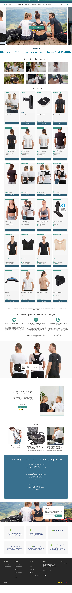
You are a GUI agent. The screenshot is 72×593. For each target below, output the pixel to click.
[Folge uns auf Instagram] (64, 564)
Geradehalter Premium (57, 186)
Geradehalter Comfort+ (25, 222)
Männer (26, 4)
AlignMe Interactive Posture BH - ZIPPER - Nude (60, 258)
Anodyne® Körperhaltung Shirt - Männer (59, 151)
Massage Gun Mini (25, 115)
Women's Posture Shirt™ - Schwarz (10, 151)
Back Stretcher (9, 293)
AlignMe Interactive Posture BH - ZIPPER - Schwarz (28, 258)
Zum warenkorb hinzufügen (34, 367)
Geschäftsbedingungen (18, 571)
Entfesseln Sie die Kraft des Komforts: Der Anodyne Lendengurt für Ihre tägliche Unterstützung (55, 447)
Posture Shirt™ (34, 4)
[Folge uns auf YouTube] (66, 564)
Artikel (16, 577)
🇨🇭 (53, 4)
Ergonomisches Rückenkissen (57, 293)
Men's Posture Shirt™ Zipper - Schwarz (43, 258)
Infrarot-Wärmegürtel (9, 115)
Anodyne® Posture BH (9, 222)
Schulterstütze (32, 571)
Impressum (17, 575)
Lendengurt (25, 186)
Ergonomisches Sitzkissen (41, 115)
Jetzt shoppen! (44, 0)
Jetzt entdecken (22, 407)
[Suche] (65, 4)
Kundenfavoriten (20, 4)
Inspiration (16, 578)
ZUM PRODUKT (12, 123)
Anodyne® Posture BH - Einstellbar (42, 222)
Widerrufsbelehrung (18, 574)
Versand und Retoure (7, 564)
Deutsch (62, 4)
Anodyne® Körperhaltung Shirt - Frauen (11, 186)
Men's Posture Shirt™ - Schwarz (58, 115)
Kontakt (5, 563)
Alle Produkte (32, 574)
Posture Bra (39, 4)
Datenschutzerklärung (18, 572)
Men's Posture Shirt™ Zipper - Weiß (26, 293)
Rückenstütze (45, 4)
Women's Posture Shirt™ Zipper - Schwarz (11, 258)
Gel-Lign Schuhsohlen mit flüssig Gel (58, 222)
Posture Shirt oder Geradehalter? (35, 575)
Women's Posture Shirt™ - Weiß (42, 151)
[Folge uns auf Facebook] (62, 564)
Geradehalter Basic (41, 186)
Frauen (29, 4)
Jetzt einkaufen (36, 28)
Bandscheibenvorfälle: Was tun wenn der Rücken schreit (15, 446)
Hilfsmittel (49, 4)
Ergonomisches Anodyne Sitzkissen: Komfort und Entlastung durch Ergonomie (35, 447)
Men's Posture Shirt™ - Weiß (25, 151)
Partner (16, 569)
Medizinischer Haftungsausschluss (20, 567)
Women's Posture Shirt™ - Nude (42, 293)
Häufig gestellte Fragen (7, 566)
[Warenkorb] (67, 4)
